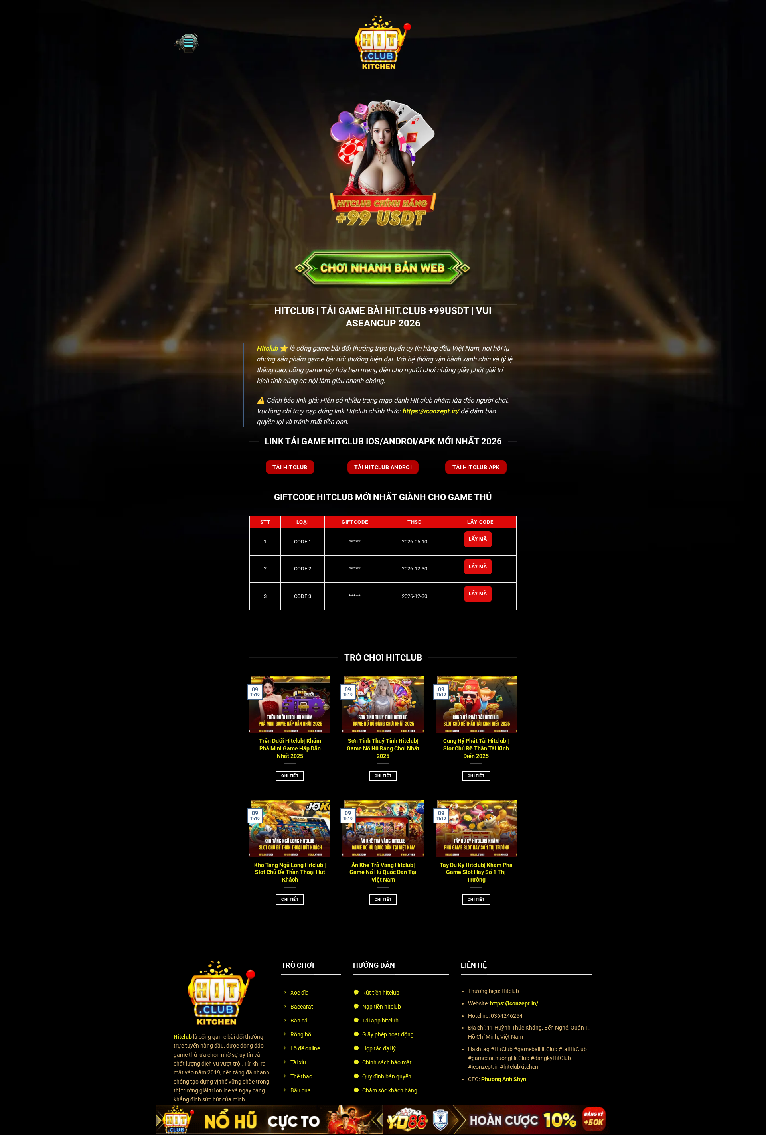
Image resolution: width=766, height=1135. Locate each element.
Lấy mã (478, 539)
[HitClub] (383, 43)
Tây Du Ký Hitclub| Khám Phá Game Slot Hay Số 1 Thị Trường (476, 873)
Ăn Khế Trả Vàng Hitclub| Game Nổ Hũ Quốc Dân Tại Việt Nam (383, 873)
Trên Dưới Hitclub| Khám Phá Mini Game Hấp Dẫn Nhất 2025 (290, 749)
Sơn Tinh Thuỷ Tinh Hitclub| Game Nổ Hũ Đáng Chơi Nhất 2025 (383, 749)
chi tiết (289, 776)
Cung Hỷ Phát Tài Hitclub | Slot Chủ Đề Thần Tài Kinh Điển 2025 (476, 749)
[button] (186, 43)
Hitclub (267, 348)
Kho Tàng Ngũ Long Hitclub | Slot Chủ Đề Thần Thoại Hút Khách (290, 873)
